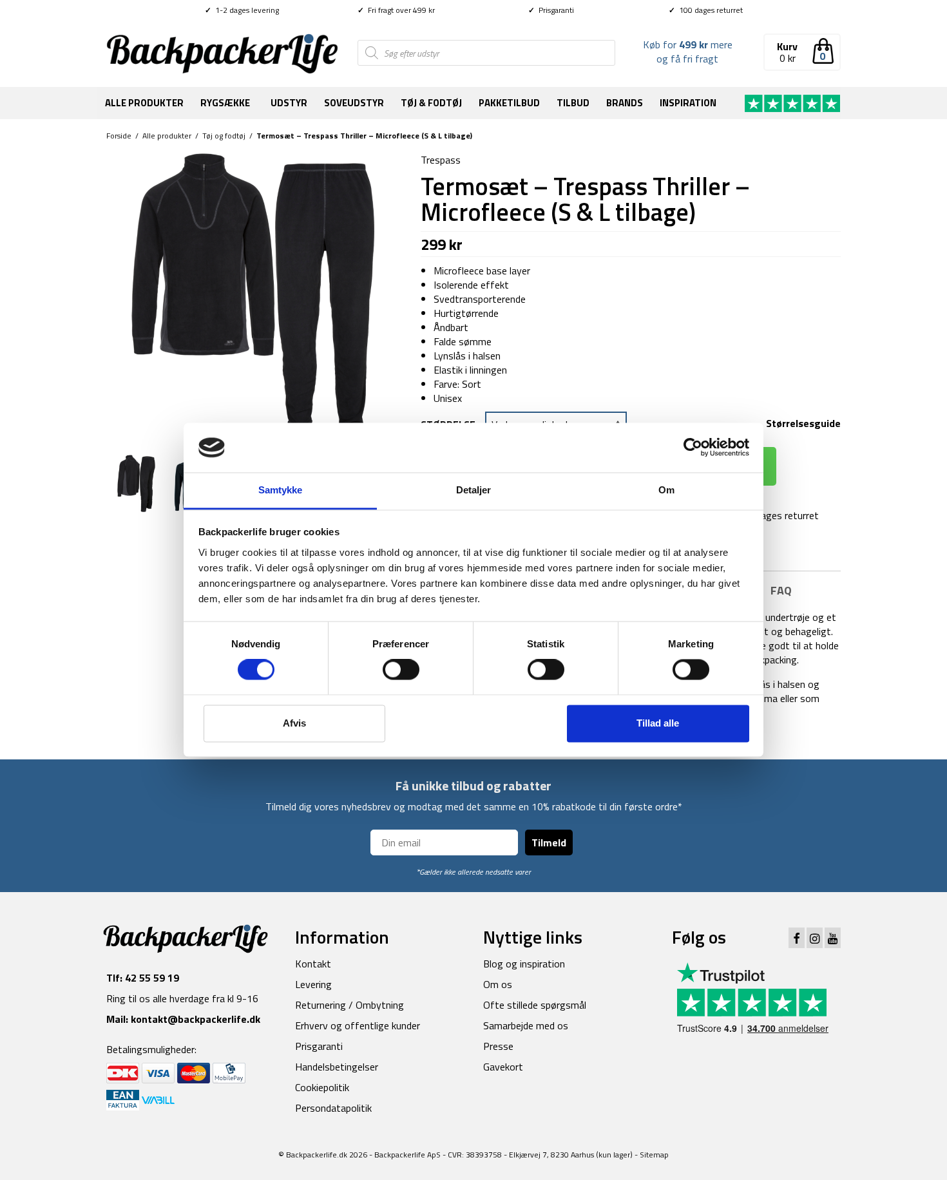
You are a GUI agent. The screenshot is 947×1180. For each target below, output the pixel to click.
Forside (118, 135)
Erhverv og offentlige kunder (357, 1025)
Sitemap (654, 1154)
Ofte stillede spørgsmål (534, 1005)
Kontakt (313, 963)
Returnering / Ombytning (349, 1005)
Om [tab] (666, 489)
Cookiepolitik (322, 1087)
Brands (624, 102)
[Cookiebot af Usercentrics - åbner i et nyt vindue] (692, 447)
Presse (498, 1046)
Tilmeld (548, 842)
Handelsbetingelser (336, 1066)
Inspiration (688, 102)
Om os (497, 984)
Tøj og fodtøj (223, 135)
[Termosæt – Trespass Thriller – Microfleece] (253, 299)
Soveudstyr (354, 102)
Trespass (441, 160)
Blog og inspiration (524, 963)
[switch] (401, 670)
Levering (313, 984)
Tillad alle (657, 723)
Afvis (294, 723)
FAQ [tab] (781, 590)
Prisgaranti (551, 10)
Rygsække (225, 102)
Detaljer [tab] (474, 489)
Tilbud (573, 102)
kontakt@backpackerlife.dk (195, 1019)
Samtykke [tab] (280, 489)
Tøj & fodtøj (431, 102)
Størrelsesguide (803, 422)
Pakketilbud (509, 102)
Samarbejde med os (525, 1025)
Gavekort (503, 1066)
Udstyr (289, 102)
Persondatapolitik (333, 1108)
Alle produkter (144, 102)
